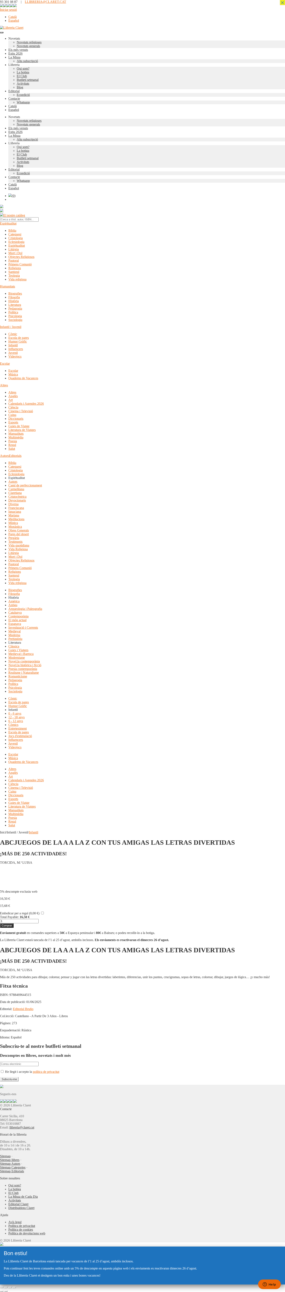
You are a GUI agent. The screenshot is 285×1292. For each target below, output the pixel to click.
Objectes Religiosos (21, 257)
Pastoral (13, 260)
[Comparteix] (10, 1287)
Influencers (15, 349)
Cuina (12, 415)
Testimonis (15, 541)
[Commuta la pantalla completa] (6, 1287)
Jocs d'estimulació (20, 736)
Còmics (13, 724)
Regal (12, 445)
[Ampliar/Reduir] (1, 1287)
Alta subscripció (27, 61)
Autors (4, 455)
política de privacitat (46, 1071)
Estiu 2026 (15, 53)
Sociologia (15, 320)
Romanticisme (17, 676)
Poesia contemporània (22, 669)
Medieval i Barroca (21, 654)
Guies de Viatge (18, 426)
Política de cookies (20, 1229)
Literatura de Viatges (22, 430)
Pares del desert (18, 534)
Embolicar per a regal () (19, 913)
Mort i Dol (15, 253)
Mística (13, 523)
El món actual (17, 620)
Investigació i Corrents (23, 627)
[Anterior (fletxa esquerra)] (1, 1291)
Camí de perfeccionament (25, 485)
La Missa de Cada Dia (23, 1196)
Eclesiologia (16, 242)
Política (13, 312)
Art (10, 400)
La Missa (14, 57)
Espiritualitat (8, 223)
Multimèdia (15, 437)
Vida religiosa (17, 279)
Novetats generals (28, 46)
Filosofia (14, 297)
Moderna (14, 635)
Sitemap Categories (12, 1167)
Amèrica (14, 601)
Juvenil (13, 352)
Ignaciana (14, 511)
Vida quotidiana (18, 545)
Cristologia (15, 238)
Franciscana (16, 508)
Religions (14, 268)
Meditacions (16, 519)
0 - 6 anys (14, 713)
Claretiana (15, 493)
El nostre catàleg (14, 215)
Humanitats (7, 286)
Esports (13, 422)
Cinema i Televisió (20, 411)
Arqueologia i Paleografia (25, 609)
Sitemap (5, 1156)
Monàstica (15, 526)
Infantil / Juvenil (10, 327)
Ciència (13, 407)
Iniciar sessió (8, 9)
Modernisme (16, 657)
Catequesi (14, 234)
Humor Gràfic (17, 341)
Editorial (14, 91)
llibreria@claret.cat (21, 1127)
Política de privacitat (21, 1226)
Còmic (12, 334)
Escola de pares (18, 337)
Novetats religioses (29, 42)
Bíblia (12, 230)
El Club (22, 76)
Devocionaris (17, 500)
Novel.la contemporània (24, 661)
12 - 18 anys (16, 717)
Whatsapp (23, 102)
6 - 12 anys (15, 721)
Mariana (13, 515)
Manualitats (16, 433)
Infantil (13, 345)
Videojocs (14, 356)
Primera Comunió (20, 264)
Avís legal (14, 1222)
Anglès (13, 396)
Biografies (15, 293)
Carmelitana (16, 489)
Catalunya (15, 612)
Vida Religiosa (18, 549)
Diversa (13, 504)
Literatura (14, 305)
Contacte (14, 98)
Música (13, 374)
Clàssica (13, 646)
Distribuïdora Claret (21, 1208)
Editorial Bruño (23, 1009)
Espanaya (14, 624)
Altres (4, 385)
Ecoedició (23, 95)
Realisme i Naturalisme (23, 672)
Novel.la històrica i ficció (24, 665)
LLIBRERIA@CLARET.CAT (45, 2)
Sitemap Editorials (12, 1171)
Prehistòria (15, 639)
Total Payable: (9, 917)
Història (13, 301)
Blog (20, 87)
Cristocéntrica (17, 496)
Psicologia (15, 316)
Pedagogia (15, 308)
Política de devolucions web (26, 1233)
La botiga (23, 72)
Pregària (13, 538)
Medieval (14, 631)
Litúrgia (13, 249)
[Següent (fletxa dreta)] (6, 1291)
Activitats (23, 83)
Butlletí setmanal (28, 80)
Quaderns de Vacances (23, 378)
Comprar (7, 925)
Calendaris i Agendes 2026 (26, 403)
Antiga (12, 605)
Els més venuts (18, 50)
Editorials (15, 455)
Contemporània (18, 616)
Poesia (12, 441)
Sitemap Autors (10, 1163)
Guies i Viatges (18, 650)
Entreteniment (17, 728)
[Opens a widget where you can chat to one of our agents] (269, 1284)
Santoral (13, 272)
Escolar (5, 363)
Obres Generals (18, 530)
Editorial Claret (18, 1204)
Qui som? (23, 68)
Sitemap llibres (9, 1160)
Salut (11, 448)
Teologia (14, 275)
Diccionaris (15, 418)
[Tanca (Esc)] (14, 1287)
